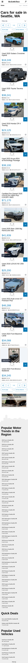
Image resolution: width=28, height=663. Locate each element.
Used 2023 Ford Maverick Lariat (12, 335)
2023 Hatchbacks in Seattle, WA (9, 523)
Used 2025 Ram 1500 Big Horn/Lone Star (12, 229)
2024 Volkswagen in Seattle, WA (9, 537)
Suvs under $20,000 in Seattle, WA (10, 619)
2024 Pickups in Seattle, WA (8, 528)
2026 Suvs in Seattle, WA (8, 471)
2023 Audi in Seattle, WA (7, 506)
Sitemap (14, 661)
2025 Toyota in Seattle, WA (8, 458)
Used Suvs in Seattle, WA (8, 640)
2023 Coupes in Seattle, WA (8, 598)
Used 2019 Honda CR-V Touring (11, 124)
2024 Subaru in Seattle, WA (8, 510)
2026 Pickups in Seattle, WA (8, 589)
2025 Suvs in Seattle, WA (8, 441)
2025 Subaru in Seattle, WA (8, 489)
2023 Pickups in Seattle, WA (8, 571)
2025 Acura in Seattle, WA (8, 541)
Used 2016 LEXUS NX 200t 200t (13, 264)
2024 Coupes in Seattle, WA (8, 585)
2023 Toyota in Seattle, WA (8, 497)
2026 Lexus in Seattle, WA (8, 558)
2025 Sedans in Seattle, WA (8, 493)
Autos (2, 5)
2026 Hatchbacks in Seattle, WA (9, 580)
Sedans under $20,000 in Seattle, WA (10, 624)
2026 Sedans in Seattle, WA (8, 532)
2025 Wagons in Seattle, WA (8, 576)
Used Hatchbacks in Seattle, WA (9, 649)
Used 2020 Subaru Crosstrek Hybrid (13, 54)
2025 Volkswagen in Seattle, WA (9, 480)
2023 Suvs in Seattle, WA (8, 449)
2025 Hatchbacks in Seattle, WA (9, 554)
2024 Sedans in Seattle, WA (8, 462)
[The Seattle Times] (14, 2)
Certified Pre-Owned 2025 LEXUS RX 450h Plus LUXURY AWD (12, 195)
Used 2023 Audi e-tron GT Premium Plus (12, 299)
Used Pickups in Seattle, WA (8, 653)
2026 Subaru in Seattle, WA (8, 602)
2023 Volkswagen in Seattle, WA (9, 519)
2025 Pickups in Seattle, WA (8, 567)
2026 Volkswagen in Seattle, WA (9, 593)
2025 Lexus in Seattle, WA (8, 502)
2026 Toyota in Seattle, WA (8, 467)
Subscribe (25, 5)
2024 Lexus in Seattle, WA (8, 475)
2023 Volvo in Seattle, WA (8, 545)
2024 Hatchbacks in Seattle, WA (9, 563)
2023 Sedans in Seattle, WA (8, 515)
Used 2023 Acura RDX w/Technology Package (11, 159)
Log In (20, 5)
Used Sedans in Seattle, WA (8, 645)
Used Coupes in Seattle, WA (8, 658)
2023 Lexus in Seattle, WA (8, 484)
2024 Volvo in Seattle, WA (8, 550)
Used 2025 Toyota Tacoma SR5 (12, 89)
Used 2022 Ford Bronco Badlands (11, 370)
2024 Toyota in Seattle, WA (8, 454)
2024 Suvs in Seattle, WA (8, 445)
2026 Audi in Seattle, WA (7, 606)
